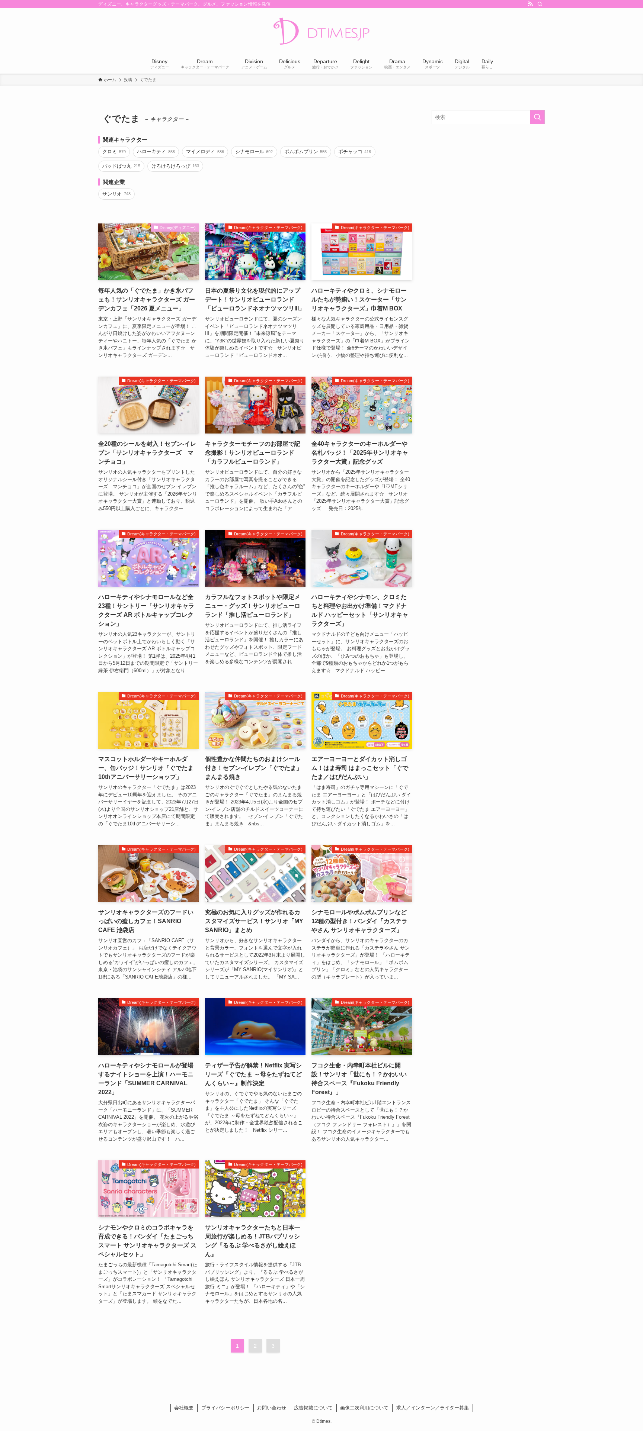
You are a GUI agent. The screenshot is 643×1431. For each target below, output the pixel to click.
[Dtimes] (321, 32)
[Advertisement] (488, 183)
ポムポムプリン (305, 151)
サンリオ (116, 194)
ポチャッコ (354, 151)
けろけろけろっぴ (175, 166)
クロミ (113, 151)
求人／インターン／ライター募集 (432, 1408)
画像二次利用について (364, 1408)
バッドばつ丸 (121, 166)
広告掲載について (313, 1408)
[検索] (540, 4)
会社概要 (183, 1408)
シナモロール (254, 151)
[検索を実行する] (537, 117)
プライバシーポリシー (225, 1408)
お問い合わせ (271, 1408)
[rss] (530, 4)
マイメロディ (205, 151)
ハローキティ (156, 151)
